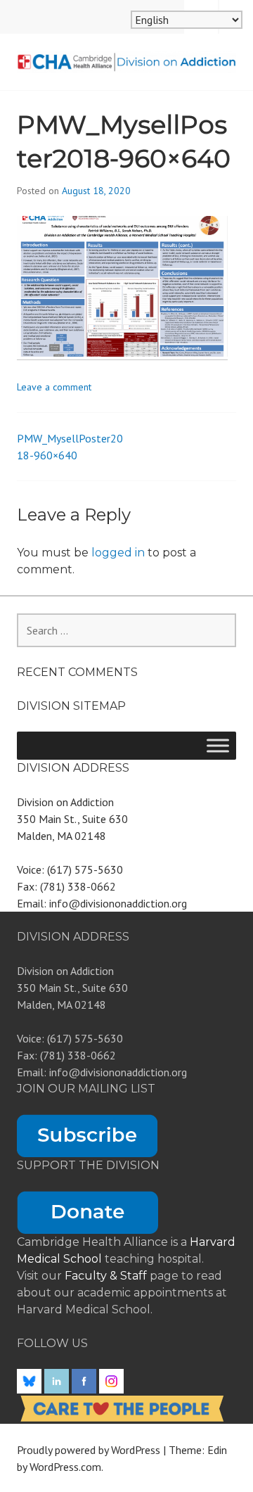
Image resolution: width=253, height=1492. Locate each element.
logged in (118, 552)
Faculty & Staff (107, 1275)
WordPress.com (65, 1467)
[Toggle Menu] (218, 745)
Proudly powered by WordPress (88, 1450)
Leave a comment (54, 387)
